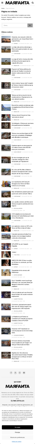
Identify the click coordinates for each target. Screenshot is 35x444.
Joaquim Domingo (19, 335)
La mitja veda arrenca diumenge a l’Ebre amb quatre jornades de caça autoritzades (22, 49)
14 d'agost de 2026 (17, 301)
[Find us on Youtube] (23, 372)
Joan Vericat (17, 139)
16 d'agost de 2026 (26, 254)
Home (2, 8)
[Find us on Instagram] (19, 372)
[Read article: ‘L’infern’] (6, 254)
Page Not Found (10, 8)
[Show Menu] (2, 3)
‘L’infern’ (14, 252)
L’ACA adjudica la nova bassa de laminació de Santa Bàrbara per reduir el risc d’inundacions (23, 216)
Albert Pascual (18, 299)
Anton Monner (18, 275)
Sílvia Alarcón (18, 208)
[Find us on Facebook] (11, 372)
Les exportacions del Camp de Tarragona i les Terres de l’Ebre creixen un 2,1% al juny (20, 183)
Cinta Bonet (17, 53)
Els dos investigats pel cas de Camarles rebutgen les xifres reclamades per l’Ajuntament (20, 159)
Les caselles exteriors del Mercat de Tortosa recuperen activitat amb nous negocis (22, 204)
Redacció (16, 65)
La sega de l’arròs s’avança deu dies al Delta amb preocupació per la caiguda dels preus (22, 61)
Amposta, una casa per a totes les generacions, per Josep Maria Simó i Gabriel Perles (22, 39)
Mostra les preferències (17, 437)
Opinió (16, 43)
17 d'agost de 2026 (17, 210)
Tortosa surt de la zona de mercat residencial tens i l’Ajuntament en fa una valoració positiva (22, 97)
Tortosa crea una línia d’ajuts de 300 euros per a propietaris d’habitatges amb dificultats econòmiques (22, 135)
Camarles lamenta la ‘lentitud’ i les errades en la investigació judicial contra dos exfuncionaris (21, 236)
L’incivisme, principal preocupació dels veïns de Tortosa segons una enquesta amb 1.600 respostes (21, 306)
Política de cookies (16, 441)
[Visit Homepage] (17, 2)
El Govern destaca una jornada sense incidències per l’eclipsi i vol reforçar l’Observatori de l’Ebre (21, 342)
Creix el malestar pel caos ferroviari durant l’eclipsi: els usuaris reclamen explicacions (22, 294)
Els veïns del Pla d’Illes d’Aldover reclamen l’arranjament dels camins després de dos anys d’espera (22, 171)
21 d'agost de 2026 (27, 53)
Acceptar (17, 427)
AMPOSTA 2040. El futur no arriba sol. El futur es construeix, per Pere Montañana (22, 262)
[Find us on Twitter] (15, 372)
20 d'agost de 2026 (25, 101)
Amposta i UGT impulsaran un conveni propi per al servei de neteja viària (22, 330)
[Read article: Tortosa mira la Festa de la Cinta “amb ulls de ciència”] (6, 117)
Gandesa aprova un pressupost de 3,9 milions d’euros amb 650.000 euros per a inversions (22, 147)
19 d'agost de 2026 (27, 127)
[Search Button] (33, 3)
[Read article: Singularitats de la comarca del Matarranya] (6, 272)
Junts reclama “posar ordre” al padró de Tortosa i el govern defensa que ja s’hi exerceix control (22, 85)
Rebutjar (17, 432)
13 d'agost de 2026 (17, 349)
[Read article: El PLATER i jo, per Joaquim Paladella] (6, 246)
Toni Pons (17, 254)
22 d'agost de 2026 (24, 43)
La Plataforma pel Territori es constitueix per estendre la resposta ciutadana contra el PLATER (22, 318)
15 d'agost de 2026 (25, 289)
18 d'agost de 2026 (27, 164)
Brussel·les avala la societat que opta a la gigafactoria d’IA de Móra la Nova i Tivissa (22, 107)
